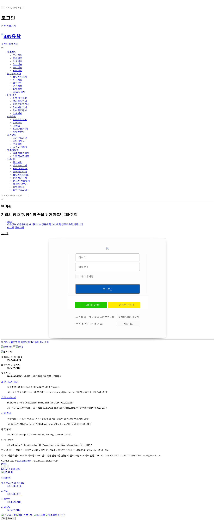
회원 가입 (128, 324)
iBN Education (24, 460)
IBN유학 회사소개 (39, 342)
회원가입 (13, 44)
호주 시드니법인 (9, 381)
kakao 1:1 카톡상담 (10, 469)
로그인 (4, 44)
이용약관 (25, 342)
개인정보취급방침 (10, 342)
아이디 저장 (86, 276)
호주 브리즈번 (8, 397)
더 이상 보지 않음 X (15, 8)
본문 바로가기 (8, 25)
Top (3, 518)
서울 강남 (6, 413)
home (9, 221)
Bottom (11, 518)
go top (4, 463)
